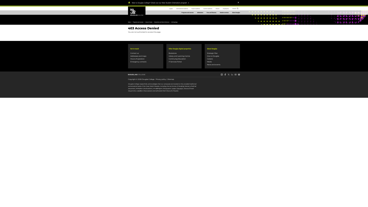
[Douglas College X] (229, 75)
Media (209, 62)
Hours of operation (137, 59)
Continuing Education (177, 59)
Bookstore (173, 53)
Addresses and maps (138, 56)
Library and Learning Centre (179, 56)
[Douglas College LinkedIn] (232, 75)
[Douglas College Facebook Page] (225, 75)
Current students (207, 8)
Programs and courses (188, 12)
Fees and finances (211, 12)
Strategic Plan (212, 53)
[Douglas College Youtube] (236, 75)
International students (182, 8)
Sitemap (171, 79)
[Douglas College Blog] (239, 75)
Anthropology (174, 22)
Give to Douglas (213, 56)
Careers (210, 59)
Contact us (134, 53)
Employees (226, 8)
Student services (224, 12)
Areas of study (148, 22)
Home (129, 22)
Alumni (217, 8)
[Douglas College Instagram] (222, 75)
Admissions (200, 12)
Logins (171, 8)
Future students (195, 8)
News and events (213, 65)
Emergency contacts (138, 62)
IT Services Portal (175, 62)
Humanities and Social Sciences (161, 22)
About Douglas (236, 12)
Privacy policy (161, 79)
